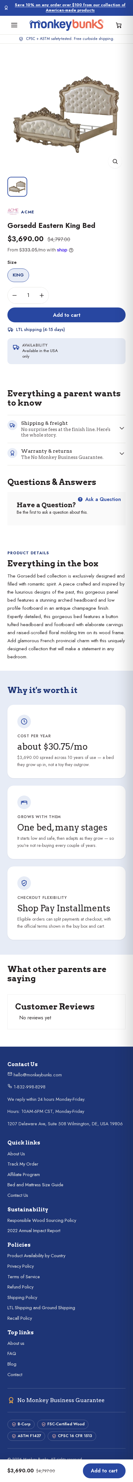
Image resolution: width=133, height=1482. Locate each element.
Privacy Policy (20, 1266)
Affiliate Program (23, 1174)
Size (12, 262)
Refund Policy (20, 1287)
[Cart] (119, 25)
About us (15, 1343)
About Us (16, 1153)
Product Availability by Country (36, 1255)
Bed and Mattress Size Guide (35, 1184)
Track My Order (22, 1164)
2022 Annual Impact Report (33, 1230)
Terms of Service (23, 1276)
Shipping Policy (22, 1297)
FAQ (11, 1353)
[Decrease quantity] (14, 295)
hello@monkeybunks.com (37, 1074)
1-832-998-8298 (28, 1086)
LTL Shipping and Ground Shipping (41, 1307)
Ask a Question (102, 499)
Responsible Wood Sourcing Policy (41, 1220)
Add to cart (66, 315)
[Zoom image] (115, 161)
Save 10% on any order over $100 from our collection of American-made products (70, 7)
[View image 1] (17, 187)
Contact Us (17, 1195)
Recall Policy (19, 1318)
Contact (14, 1374)
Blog (11, 1364)
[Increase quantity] (42, 295)
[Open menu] (14, 25)
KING (18, 275)
